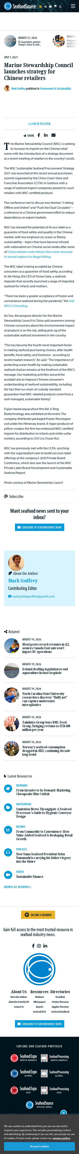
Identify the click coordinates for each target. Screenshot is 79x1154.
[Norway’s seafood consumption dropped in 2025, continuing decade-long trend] (11, 748)
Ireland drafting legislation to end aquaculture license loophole (45, 671)
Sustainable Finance (29, 876)
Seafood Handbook (60, 1011)
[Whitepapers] (10, 807)
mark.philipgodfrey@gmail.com (33, 596)
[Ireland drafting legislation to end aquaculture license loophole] (11, 670)
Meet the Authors (19, 997)
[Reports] (10, 830)
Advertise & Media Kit (19, 1002)
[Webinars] (10, 788)
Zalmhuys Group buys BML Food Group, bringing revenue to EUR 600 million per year (46, 726)
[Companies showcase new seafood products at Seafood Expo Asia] (59, 41)
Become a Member (41, 915)
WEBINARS (22, 785)
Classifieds (60, 997)
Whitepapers (39, 1002)
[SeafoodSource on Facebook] (33, 946)
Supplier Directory (60, 1007)
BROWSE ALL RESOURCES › (17, 887)
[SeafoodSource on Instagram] (39, 946)
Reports (39, 1007)
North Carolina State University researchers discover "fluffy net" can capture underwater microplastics (44, 699)
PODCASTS (21, 849)
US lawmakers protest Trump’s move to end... (29, 43)
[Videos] (10, 875)
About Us (19, 992)
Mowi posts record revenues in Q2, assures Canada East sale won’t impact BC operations (45, 648)
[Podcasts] (10, 852)
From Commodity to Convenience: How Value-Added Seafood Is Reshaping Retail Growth (44, 835)
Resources (39, 992)
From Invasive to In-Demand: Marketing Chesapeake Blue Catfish (43, 792)
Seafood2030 (39, 1011)
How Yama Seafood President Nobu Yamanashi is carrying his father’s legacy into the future (43, 858)
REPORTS (21, 827)
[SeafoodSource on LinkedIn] (45, 946)
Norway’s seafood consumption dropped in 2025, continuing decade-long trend (46, 751)
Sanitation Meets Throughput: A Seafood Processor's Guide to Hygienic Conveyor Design (44, 813)
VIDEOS (20, 872)
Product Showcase (60, 1002)
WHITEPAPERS (23, 804)
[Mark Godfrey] (7, 88)
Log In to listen (41, 124)
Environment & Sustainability (55, 88)
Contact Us (19, 1007)
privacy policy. (61, 1138)
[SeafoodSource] (20, 6)
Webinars (39, 997)
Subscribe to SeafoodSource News (41, 527)
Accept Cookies (39, 1146)
